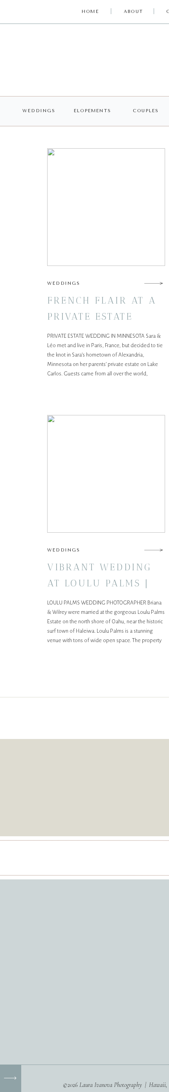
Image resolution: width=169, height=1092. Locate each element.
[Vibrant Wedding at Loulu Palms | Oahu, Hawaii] (153, 550)
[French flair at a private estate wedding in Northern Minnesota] (153, 283)
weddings (64, 283)
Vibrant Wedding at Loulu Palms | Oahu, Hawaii (99, 583)
